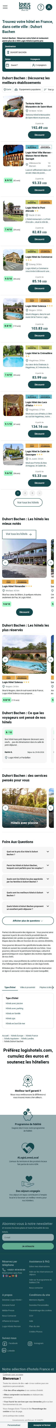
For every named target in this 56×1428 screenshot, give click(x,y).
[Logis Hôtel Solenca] (13, 309)
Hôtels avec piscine (14, 1003)
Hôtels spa (10, 1018)
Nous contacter (36, 1287)
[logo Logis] (24, 6)
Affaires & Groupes (10, 1321)
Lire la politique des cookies (13, 1416)
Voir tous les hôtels (28, 502)
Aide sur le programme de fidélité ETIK (40, 1281)
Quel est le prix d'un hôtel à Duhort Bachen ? (22, 853)
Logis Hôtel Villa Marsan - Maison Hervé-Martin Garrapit (39, 155)
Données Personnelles (39, 1305)
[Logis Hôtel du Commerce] (13, 260)
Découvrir (40, 134)
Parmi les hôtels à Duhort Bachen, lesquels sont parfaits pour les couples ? (25, 867)
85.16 (39, 281)
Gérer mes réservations (39, 1266)
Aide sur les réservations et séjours (41, 1273)
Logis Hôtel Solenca (36, 306)
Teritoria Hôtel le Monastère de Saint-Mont (39, 105)
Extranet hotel (8, 1305)
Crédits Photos (35, 1331)
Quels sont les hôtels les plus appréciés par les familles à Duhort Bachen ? (25, 880)
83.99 (39, 377)
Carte (8, 89)
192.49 (39, 127)
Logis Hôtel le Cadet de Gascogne (37, 453)
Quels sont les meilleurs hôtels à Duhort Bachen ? (25, 894)
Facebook (13, 1343)
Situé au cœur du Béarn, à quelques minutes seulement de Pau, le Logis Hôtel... (21, 596)
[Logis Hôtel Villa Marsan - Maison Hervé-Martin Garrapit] (13, 155)
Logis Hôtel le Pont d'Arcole (35, 209)
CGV (31, 1315)
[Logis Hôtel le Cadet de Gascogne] (13, 454)
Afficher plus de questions (26, 920)
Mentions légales (36, 1299)
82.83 (39, 232)
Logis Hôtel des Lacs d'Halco (36, 404)
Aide (31, 1321)
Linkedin (11, 1350)
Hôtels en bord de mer (15, 1023)
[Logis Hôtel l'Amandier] (24, 558)
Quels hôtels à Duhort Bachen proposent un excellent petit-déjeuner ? (25, 907)
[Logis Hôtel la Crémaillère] (13, 356)
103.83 (39, 328)
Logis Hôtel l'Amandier (14, 586)
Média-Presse (8, 1310)
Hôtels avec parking (14, 1008)
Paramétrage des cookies (40, 1310)
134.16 (39, 426)
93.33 (39, 182)
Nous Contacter (9, 1315)
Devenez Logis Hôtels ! (12, 1299)
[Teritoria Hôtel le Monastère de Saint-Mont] (13, 106)
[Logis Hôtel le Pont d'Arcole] (13, 210)
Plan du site (34, 1326)
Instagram (38, 1343)
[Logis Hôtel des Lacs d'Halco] (13, 405)
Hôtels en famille (13, 1013)
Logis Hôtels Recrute (11, 1326)
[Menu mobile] (5, 7)
